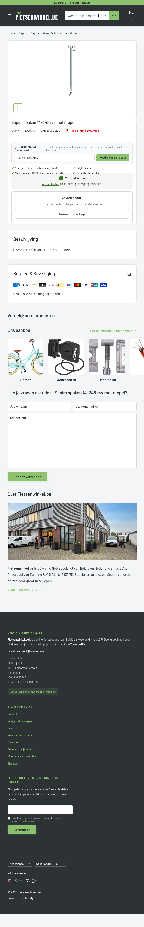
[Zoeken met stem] (98, 15)
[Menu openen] (9, 15)
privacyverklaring (19, 821)
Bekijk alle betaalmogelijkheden (36, 294)
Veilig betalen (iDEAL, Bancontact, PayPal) (39, 173)
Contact (12, 714)
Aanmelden (22, 829)
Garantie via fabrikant (88, 173)
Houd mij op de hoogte (113, 157)
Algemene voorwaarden (22, 756)
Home (11, 33)
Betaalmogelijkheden (20, 749)
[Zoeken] (114, 15)
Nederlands (17, 863)
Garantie (13, 742)
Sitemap (13, 763)
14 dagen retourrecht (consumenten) (36, 168)
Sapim (23, 33)
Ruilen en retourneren (20, 735)
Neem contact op (72, 214)
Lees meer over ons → (24, 589)
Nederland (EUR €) (47, 863)
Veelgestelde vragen (20, 721)
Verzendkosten (50, 184)
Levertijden (14, 728)
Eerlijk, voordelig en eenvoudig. (113, 331)
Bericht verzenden (27, 477)
